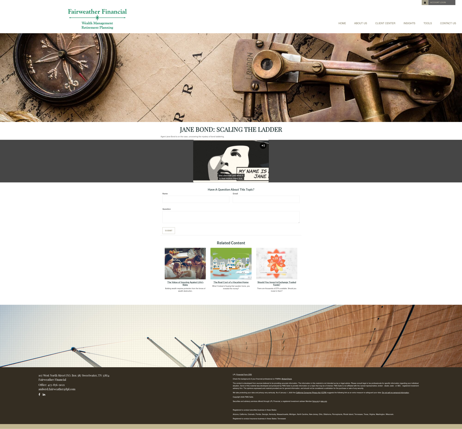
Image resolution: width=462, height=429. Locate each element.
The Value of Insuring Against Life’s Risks (185, 283)
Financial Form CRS (244, 374)
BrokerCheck (287, 379)
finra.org (315, 401)
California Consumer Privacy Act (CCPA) (311, 392)
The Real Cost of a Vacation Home (231, 282)
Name (165, 193)
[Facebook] (40, 394)
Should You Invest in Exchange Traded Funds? (276, 283)
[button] (360, 23)
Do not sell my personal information (395, 392)
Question (166, 209)
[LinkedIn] (44, 394)
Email (235, 193)
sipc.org (324, 401)
